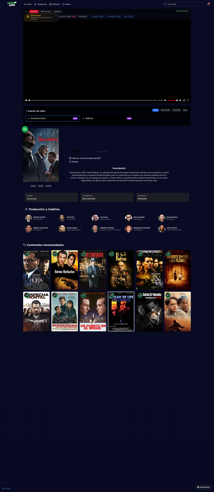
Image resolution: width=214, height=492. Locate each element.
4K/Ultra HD (165, 110)
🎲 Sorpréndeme (203, 487)
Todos (155, 110)
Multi (185, 110)
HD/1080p (176, 110)
